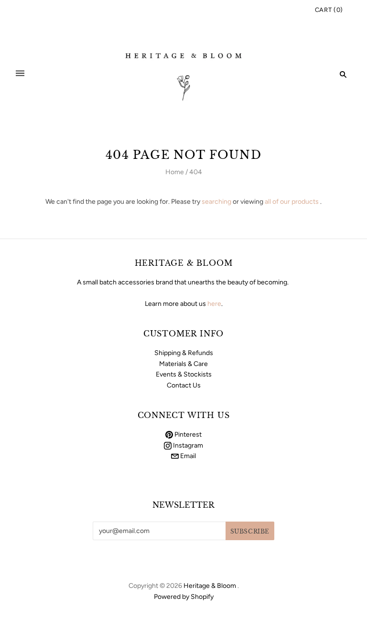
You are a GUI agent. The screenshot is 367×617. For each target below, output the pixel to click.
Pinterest (187, 434)
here (214, 304)
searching (216, 202)
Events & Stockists (184, 374)
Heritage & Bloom (210, 586)
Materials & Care (183, 364)
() (329, 9)
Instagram (187, 445)
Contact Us (184, 385)
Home (174, 172)
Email (187, 456)
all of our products (292, 202)
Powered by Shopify (184, 597)
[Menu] (20, 74)
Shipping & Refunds (183, 353)
